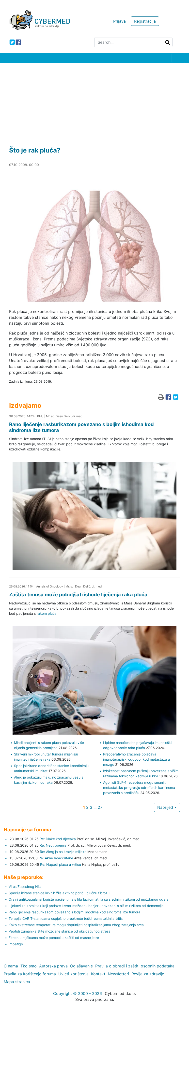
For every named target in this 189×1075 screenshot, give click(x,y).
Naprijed (165, 807)
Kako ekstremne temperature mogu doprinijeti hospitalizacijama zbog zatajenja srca (76, 925)
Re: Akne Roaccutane (56, 858)
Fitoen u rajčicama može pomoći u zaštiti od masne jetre (54, 937)
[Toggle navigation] (178, 58)
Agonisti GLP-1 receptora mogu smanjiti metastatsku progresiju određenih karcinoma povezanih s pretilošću (139, 787)
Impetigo (16, 944)
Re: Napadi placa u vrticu (60, 864)
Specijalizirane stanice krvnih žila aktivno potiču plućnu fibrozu (59, 893)
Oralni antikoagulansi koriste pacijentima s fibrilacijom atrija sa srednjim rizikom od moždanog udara (89, 899)
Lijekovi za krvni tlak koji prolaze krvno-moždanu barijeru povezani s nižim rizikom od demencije (86, 906)
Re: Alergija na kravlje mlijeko (63, 852)
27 (100, 807)
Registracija (145, 21)
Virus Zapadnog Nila (25, 886)
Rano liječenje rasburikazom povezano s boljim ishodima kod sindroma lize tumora (74, 912)
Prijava (119, 21)
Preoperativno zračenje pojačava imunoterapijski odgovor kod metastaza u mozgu (136, 759)
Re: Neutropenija (53, 845)
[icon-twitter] (12, 42)
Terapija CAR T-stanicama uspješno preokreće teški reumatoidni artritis (66, 918)
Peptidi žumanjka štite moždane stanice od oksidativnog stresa (59, 931)
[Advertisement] (94, 99)
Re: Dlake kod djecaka (58, 839)
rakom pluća (47, 613)
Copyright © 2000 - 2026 (77, 993)
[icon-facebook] (18, 42)
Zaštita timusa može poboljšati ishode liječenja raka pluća (78, 595)
